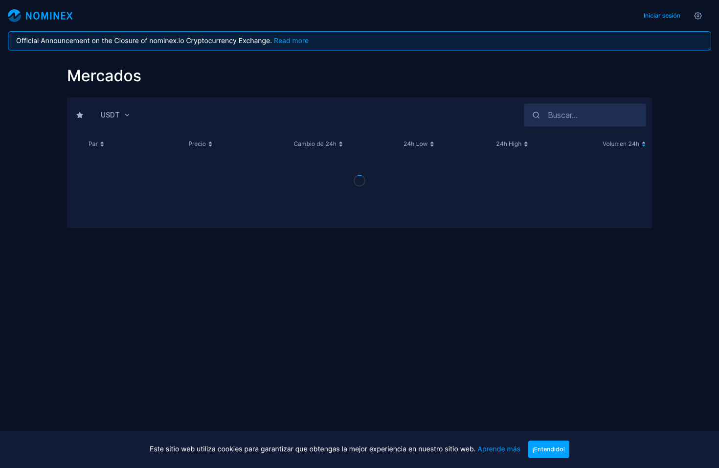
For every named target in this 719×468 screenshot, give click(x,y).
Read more (291, 41)
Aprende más (498, 449)
